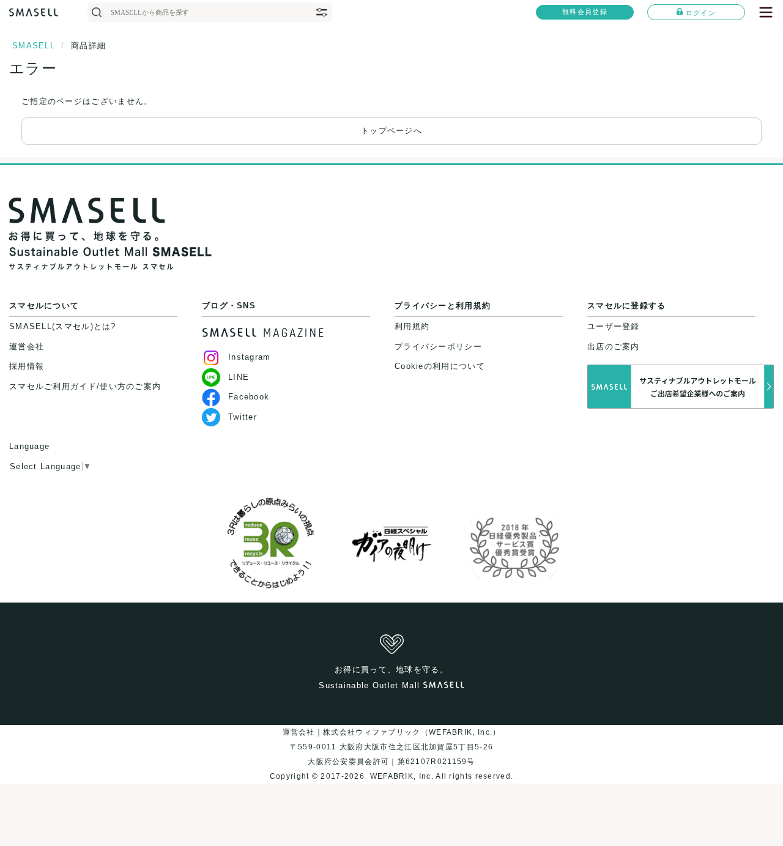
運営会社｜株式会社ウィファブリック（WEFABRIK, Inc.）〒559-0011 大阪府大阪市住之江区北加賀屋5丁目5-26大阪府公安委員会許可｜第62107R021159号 (392, 747)
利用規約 (412, 326)
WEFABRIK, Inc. (401, 776)
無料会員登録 (584, 11)
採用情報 (26, 366)
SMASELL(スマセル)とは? (62, 326)
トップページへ (391, 130)
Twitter (242, 416)
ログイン (701, 13)
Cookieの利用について (440, 366)
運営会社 (26, 346)
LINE (238, 377)
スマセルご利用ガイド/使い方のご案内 (85, 386)
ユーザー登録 (613, 326)
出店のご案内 (613, 346)
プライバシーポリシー (438, 346)
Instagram (249, 357)
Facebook (248, 396)
